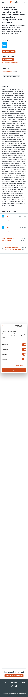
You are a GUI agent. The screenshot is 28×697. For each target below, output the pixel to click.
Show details (19, 365)
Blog (4, 682)
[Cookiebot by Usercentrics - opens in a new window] (16, 326)
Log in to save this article (11, 76)
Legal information (22, 693)
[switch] (24, 349)
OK (14, 370)
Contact (22, 682)
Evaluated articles (8, 71)
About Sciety (13, 682)
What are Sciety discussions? (10, 62)
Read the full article (8, 51)
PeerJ (7, 216)
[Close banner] (25, 325)
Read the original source (8, 219)
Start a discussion (7, 59)
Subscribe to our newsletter (14, 675)
